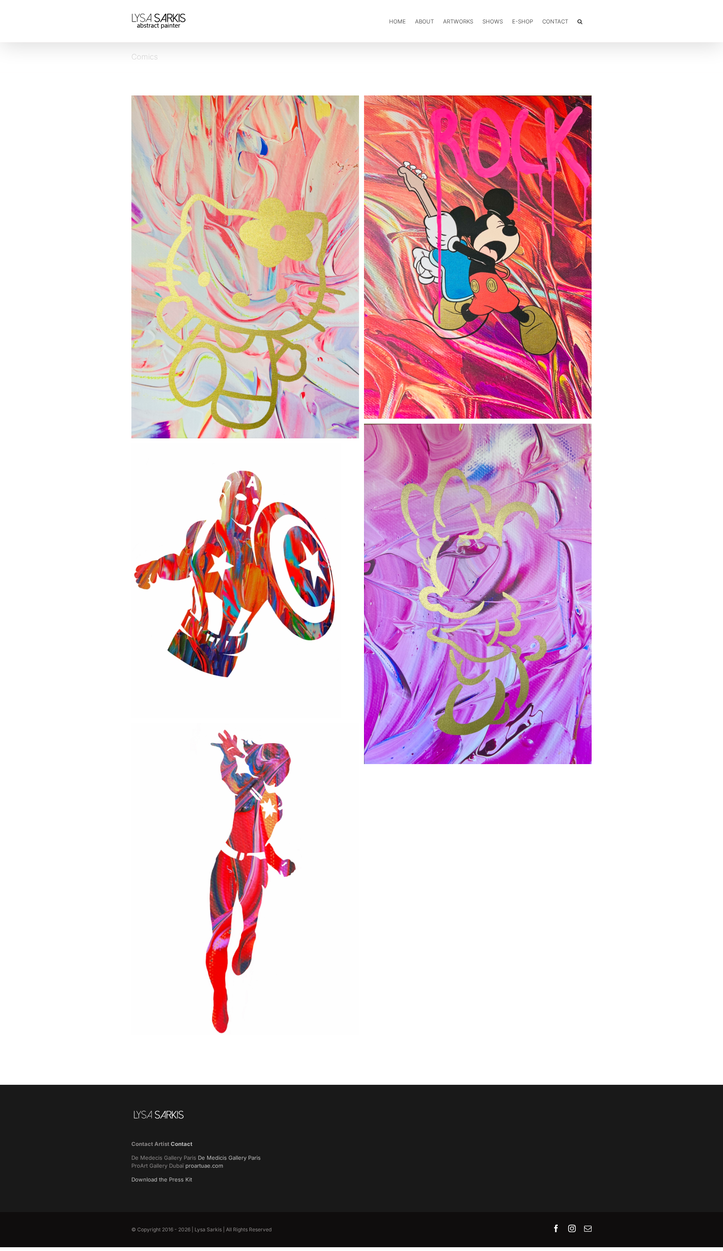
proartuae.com (204, 1165)
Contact (181, 1143)
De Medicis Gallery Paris (230, 1157)
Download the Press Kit (161, 1179)
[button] (579, 21)
